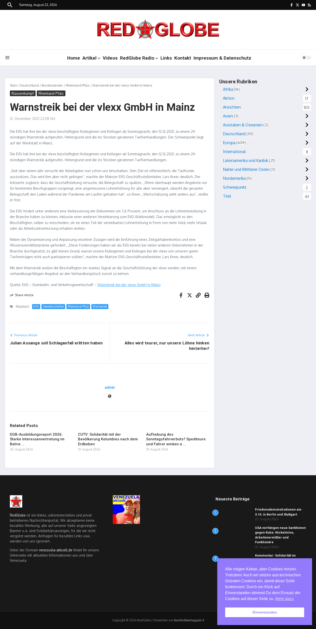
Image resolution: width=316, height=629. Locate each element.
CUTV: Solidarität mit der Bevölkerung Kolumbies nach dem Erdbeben (108, 439)
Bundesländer (52, 85)
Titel (227, 196)
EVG (36, 306)
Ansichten (232, 107)
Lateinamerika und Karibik (245, 160)
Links (166, 58)
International (234, 151)
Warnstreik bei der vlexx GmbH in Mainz (129, 285)
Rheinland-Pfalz (77, 85)
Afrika (228, 89)
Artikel (89, 58)
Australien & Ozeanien (242, 124)
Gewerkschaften (53, 306)
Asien (228, 115)
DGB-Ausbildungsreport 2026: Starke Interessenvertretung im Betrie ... (37, 439)
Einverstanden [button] (265, 612)
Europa (229, 142)
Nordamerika (234, 178)
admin (110, 387)
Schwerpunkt (234, 187)
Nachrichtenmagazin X (189, 620)
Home (73, 58)
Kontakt (182, 58)
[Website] (109, 396)
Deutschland (29, 85)
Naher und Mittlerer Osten (246, 169)
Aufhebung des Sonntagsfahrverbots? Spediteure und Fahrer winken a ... (176, 439)
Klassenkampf (23, 93)
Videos (110, 58)
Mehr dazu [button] (284, 599)
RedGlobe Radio (137, 58)
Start (13, 85)
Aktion (229, 98)
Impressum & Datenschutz (222, 58)
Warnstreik (100, 306)
